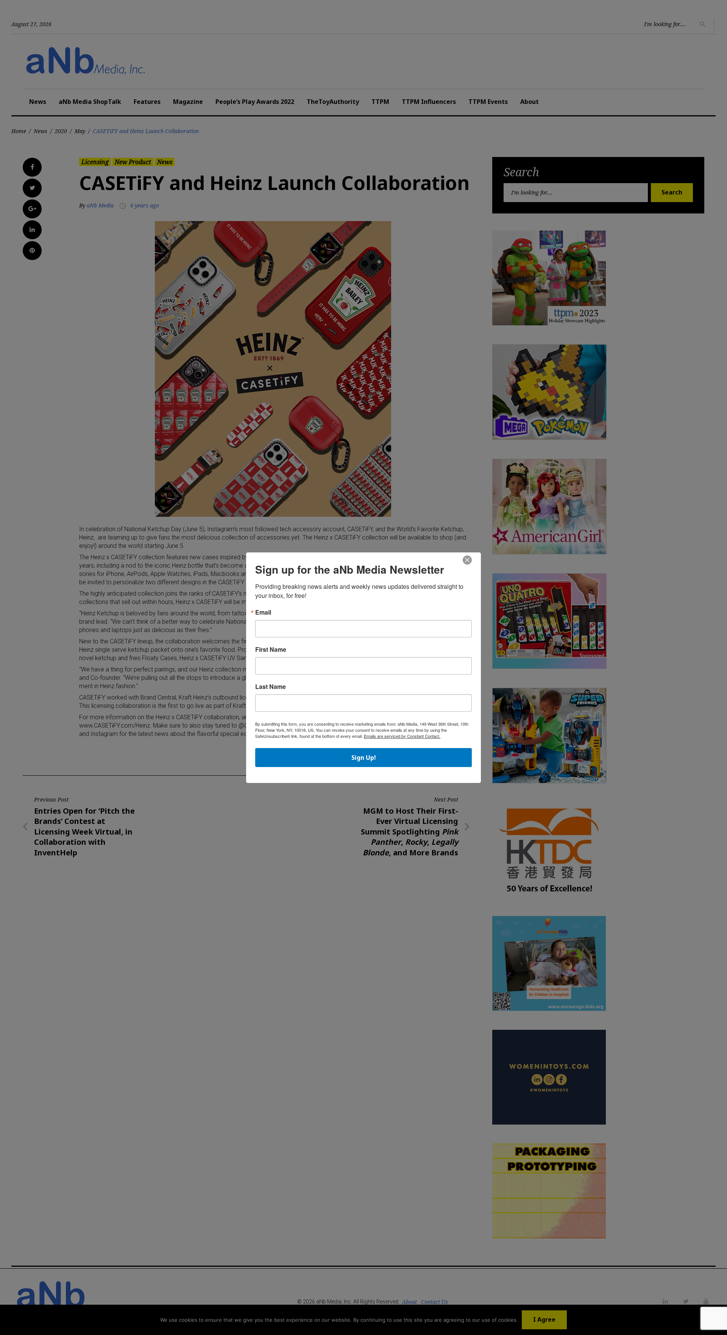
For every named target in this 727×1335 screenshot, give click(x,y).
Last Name (270, 687)
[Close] (467, 560)
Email (263, 612)
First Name (270, 649)
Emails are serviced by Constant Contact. (402, 736)
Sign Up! (363, 757)
